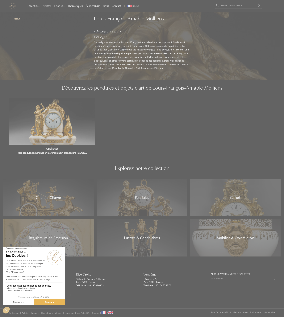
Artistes (47, 6)
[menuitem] (131, 6)
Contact (116, 6)
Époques (59, 6)
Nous (106, 6)
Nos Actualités (83, 313)
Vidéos (58, 313)
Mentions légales (240, 312)
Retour (17, 19)
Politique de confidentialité (262, 312)
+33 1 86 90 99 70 (162, 285)
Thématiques (75, 6)
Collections (33, 6)
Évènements (68, 313)
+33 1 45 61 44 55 (95, 285)
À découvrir (93, 6)
